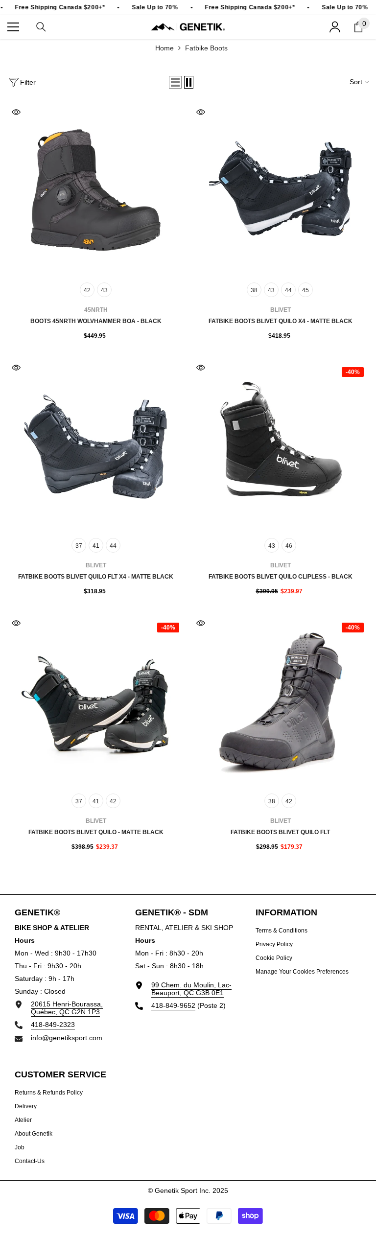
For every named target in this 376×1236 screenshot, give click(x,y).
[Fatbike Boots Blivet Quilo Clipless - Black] (280, 447)
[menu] (13, 27)
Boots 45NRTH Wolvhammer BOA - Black (96, 321)
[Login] (335, 27)
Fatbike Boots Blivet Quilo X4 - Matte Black (280, 321)
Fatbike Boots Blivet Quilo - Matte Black (96, 832)
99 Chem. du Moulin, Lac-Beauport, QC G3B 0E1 (191, 989)
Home (164, 48)
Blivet (280, 309)
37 (78, 545)
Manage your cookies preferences (302, 971)
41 (96, 545)
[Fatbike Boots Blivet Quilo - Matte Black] (95, 702)
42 (87, 290)
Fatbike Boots (206, 48)
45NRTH (96, 309)
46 (288, 545)
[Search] (41, 27)
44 (288, 290)
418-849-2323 (53, 1024)
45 (305, 290)
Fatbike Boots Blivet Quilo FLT (280, 832)
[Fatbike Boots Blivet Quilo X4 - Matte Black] (280, 191)
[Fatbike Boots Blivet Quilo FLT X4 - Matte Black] (95, 447)
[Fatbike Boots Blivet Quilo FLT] (280, 702)
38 (254, 290)
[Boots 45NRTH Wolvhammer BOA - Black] (95, 191)
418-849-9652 (173, 1005)
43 (104, 290)
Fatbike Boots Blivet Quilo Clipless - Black (280, 576)
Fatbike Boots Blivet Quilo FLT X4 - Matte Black (95, 576)
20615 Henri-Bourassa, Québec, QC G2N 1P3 (67, 1008)
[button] (175, 82)
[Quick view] (16, 112)
